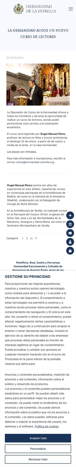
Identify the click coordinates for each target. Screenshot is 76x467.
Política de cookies (47, 426)
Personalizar (38, 448)
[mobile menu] (70, 8)
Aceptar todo (38, 438)
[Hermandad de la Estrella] (39, 5)
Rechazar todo (38, 459)
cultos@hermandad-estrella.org (35, 162)
